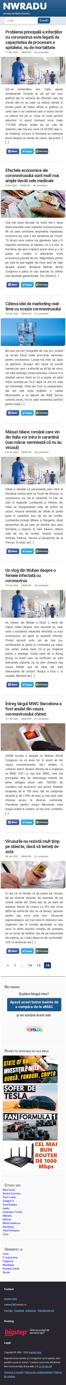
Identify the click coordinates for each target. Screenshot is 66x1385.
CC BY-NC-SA (45, 1366)
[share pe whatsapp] (41, 151)
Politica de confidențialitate (39, 1372)
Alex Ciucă (9, 1189)
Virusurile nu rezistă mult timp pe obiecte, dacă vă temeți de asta (32, 846)
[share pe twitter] (27, 151)
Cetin (6, 1253)
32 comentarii (41, 856)
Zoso (6, 1234)
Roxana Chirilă (11, 1268)
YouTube (8, 1310)
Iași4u (6, 1208)
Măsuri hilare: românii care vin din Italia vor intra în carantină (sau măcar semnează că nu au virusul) (33, 439)
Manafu (7, 1215)
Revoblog (8, 1226)
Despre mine (10, 1299)
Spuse (6, 1272)
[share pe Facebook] (12, 151)
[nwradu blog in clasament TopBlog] (34, 1029)
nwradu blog (35, 1352)
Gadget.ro (8, 1200)
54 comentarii (41, 52)
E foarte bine (10, 1257)
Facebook (19, 1310)
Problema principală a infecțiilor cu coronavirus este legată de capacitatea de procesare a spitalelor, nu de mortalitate (33, 39)
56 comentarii (40, 185)
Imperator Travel (12, 1212)
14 (30, 965)
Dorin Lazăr (9, 1197)
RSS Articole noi (46, 1310)
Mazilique (8, 1264)
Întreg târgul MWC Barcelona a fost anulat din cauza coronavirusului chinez (33, 709)
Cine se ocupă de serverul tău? (39, 1331)
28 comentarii (41, 452)
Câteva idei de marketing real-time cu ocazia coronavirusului (33, 306)
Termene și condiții (13, 1372)
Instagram (31, 1310)
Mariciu (7, 1219)
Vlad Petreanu (11, 1230)
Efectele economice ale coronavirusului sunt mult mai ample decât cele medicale (32, 175)
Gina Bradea (10, 1204)
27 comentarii (41, 718)
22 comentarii (41, 313)
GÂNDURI (26, 52)
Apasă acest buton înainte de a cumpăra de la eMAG (34, 1004)
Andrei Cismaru (12, 1193)
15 (39, 965)
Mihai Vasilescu (12, 1223)
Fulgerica (8, 1261)
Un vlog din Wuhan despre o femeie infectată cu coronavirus (30, 575)
